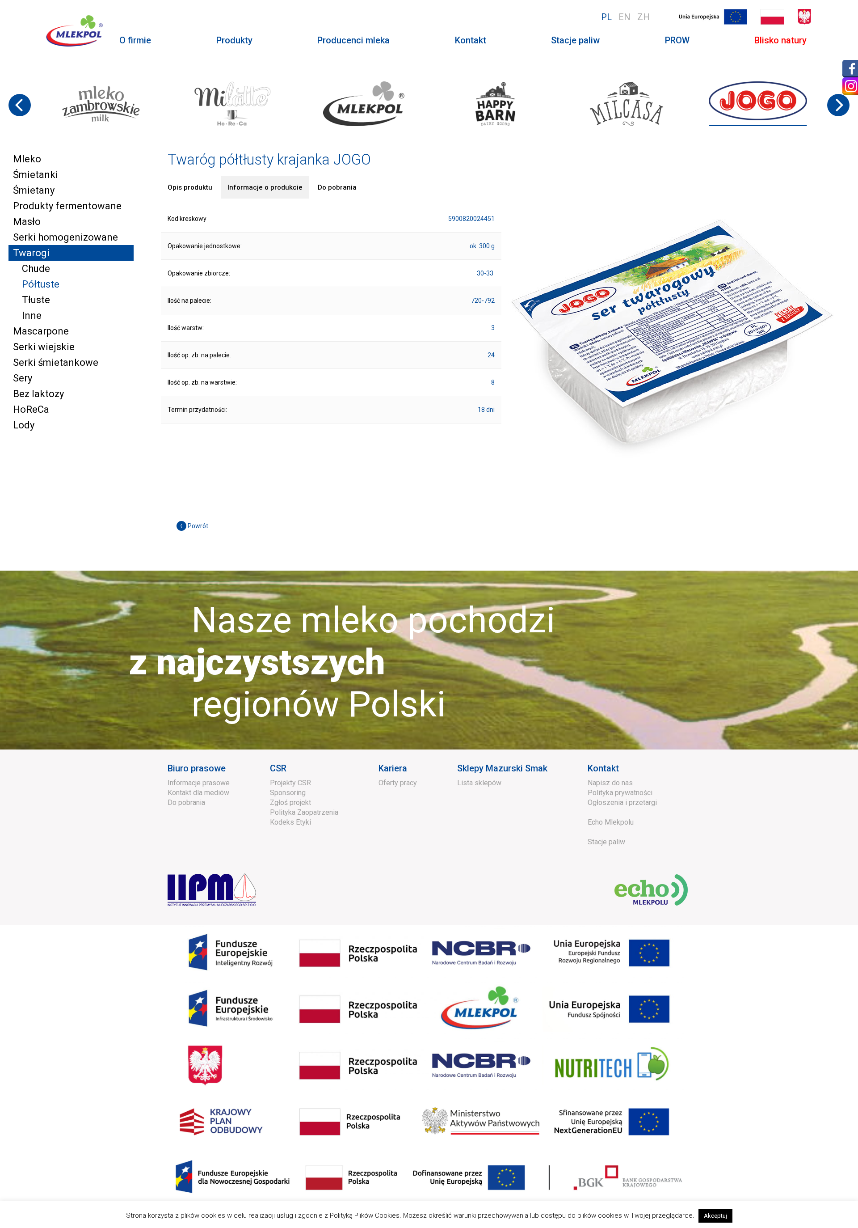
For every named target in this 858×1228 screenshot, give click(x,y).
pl (606, 17)
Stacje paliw (575, 40)
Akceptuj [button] (715, 1215)
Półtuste (40, 284)
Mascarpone (41, 331)
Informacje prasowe (199, 783)
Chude (36, 268)
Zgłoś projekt (290, 802)
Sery (22, 378)
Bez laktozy (38, 393)
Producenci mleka (353, 40)
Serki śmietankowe (55, 362)
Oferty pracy (398, 783)
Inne (32, 315)
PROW (677, 40)
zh (643, 17)
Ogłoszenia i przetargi (622, 802)
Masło (27, 221)
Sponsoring (288, 792)
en (624, 17)
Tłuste (36, 299)
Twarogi (31, 252)
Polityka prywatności (620, 792)
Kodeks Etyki (290, 822)
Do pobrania (186, 802)
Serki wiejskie (44, 346)
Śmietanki (35, 174)
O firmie (135, 40)
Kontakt (470, 40)
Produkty (234, 40)
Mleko (27, 159)
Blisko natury (780, 40)
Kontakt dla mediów (198, 792)
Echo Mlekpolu (611, 822)
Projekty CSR (290, 783)
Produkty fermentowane (67, 206)
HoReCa (31, 409)
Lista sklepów (479, 783)
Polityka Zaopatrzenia (304, 812)
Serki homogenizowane (65, 237)
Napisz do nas (610, 783)
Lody (23, 425)
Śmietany (34, 190)
